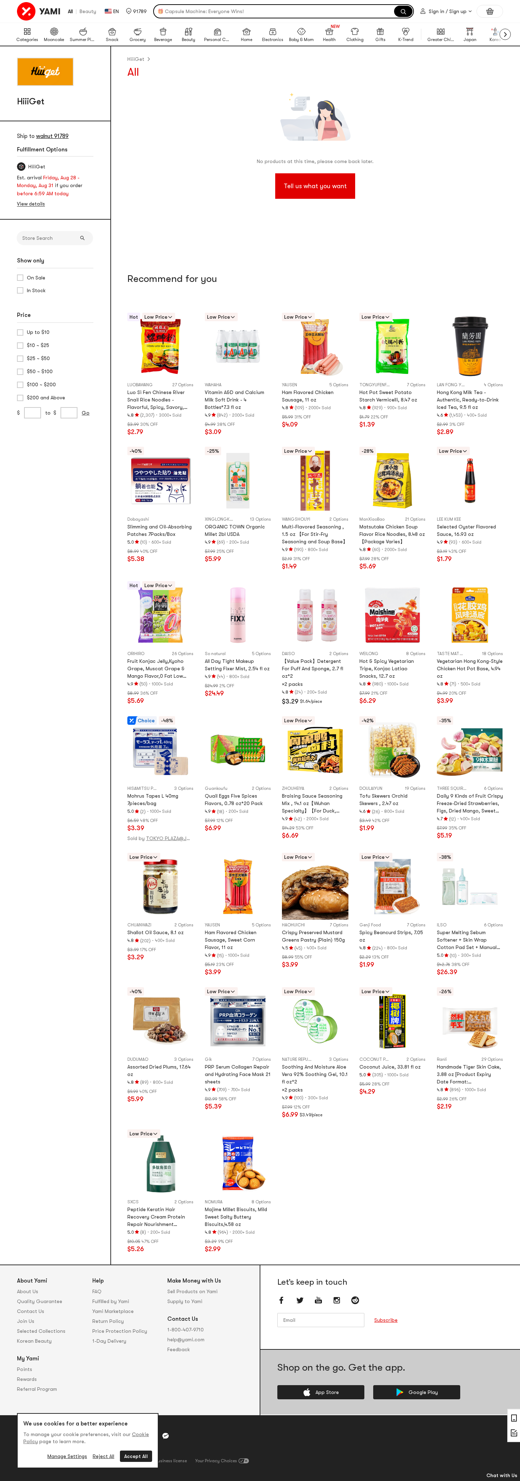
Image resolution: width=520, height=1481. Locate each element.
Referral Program (37, 1389)
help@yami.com (185, 1339)
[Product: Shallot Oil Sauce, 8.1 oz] (160, 887)
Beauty (88, 11)
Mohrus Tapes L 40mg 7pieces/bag (152, 799)
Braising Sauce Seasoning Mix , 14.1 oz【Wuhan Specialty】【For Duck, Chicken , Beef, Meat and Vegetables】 (312, 804)
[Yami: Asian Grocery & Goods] (39, 11)
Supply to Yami (184, 1301)
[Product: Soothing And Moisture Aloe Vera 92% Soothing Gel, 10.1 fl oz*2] (315, 1021)
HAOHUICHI (293, 924)
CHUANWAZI (139, 924)
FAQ (97, 1291)
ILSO (441, 924)
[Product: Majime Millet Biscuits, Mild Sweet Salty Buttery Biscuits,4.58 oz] (238, 1163)
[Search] (403, 11)
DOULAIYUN (370, 788)
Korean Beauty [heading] (34, 1341)
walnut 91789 (52, 136)
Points (24, 1369)
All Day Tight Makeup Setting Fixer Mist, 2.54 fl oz (237, 664)
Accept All (136, 1456)
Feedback (178, 1349)
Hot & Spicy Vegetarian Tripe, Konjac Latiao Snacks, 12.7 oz (386, 668)
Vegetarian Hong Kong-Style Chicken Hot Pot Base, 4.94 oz (470, 668)
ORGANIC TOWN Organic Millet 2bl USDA (235, 530)
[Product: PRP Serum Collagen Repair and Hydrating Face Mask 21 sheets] (238, 1021)
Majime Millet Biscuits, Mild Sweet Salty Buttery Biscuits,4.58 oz (236, 1217)
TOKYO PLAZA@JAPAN (169, 838)
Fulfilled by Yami (110, 1301)
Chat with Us (501, 1475)
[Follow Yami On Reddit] (355, 1300)
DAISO (288, 653)
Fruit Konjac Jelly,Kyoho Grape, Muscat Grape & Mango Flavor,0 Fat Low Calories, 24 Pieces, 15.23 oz (157, 669)
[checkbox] (55, 277)
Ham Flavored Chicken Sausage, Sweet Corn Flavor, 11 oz (230, 940)
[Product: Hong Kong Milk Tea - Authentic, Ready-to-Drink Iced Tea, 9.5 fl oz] (470, 346)
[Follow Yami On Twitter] (300, 1300)
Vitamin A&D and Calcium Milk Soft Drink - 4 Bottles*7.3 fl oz (234, 399)
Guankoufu (216, 788)
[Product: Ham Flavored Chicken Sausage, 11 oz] (315, 346)
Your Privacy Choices (216, 1460)
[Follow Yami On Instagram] (337, 1300)
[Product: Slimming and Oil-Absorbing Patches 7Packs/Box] (160, 480)
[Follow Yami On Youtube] (318, 1300)
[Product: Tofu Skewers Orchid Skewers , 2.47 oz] (392, 750)
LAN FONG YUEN (453, 384)
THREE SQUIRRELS (455, 788)
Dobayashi (138, 519)
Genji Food (370, 924)
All (70, 11)
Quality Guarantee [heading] (39, 1301)
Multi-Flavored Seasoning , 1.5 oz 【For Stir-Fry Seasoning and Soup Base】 (315, 534)
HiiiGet (135, 59)
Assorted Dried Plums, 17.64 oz (159, 1070)
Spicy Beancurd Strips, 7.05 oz (391, 936)
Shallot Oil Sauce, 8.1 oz (155, 932)
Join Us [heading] (25, 1321)
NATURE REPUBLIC (299, 1059)
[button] (136, 11)
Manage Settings (67, 1456)
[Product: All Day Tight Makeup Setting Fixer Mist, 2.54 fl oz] (238, 615)
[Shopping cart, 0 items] (489, 11)
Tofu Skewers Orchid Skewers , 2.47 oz (383, 799)
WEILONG (369, 653)
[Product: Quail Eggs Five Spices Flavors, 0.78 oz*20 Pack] (238, 750)
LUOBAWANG (140, 384)
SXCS (133, 1201)
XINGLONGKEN (220, 519)
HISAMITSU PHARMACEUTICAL (150, 788)
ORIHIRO (135, 653)
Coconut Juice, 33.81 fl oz (390, 1067)
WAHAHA (213, 384)
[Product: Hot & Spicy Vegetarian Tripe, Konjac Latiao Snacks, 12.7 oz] (392, 615)
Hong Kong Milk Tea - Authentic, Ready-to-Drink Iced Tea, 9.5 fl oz (468, 399)
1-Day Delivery (109, 1341)
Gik (208, 1059)
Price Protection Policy (119, 1331)
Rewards (27, 1379)
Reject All (103, 1456)
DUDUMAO (137, 1059)
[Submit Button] (82, 238)
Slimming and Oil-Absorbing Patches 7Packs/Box (159, 530)
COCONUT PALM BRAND (382, 1059)
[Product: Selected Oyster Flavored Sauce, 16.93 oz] (470, 480)
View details (31, 204)
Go (85, 413)
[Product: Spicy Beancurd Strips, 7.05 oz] (392, 887)
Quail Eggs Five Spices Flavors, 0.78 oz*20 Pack (234, 799)
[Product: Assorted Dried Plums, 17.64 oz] (160, 1021)
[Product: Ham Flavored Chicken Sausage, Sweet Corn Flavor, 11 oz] (238, 887)
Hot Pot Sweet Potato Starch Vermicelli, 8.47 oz (388, 396)
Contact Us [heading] (30, 1311)
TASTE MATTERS (453, 653)
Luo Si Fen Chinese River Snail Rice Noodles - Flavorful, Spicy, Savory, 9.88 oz (156, 400)
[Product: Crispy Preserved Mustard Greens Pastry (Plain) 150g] (315, 887)
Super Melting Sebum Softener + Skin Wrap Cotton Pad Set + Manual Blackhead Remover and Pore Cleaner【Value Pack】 (470, 940)
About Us (27, 1291)
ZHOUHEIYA (293, 788)
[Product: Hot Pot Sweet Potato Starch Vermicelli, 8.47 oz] (392, 346)
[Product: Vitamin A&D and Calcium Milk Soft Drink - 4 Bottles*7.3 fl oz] (238, 346)
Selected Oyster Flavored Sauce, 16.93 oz (466, 530)
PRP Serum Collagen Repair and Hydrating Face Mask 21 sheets (238, 1074)
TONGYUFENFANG (377, 384)
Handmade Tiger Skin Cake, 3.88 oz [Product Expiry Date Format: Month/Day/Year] (469, 1075)
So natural (215, 653)
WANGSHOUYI (296, 519)
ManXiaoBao (372, 519)
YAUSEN (289, 384)
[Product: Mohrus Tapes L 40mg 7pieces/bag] (160, 750)
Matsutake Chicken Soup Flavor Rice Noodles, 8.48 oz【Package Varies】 (392, 534)
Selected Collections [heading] (41, 1331)
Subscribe (386, 1320)
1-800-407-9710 (185, 1329)
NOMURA (214, 1201)
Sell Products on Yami (192, 1291)
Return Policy (108, 1321)
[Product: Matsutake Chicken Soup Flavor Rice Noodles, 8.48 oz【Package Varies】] (392, 480)
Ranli (442, 1059)
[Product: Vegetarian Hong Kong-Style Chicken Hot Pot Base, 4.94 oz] (470, 615)
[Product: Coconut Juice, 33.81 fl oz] (392, 1021)
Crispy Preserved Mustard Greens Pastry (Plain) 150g (313, 936)
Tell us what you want (315, 186)
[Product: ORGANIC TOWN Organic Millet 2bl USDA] (238, 480)
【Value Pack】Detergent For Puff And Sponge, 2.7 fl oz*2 (312, 668)
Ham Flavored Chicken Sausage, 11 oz (308, 396)
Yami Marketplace (113, 1311)
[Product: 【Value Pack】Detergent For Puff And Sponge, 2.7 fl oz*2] (315, 615)
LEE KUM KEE (449, 519)
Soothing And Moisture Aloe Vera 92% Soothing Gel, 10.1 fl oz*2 (315, 1074)
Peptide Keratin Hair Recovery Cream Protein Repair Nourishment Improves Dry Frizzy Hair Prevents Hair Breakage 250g (156, 1217)
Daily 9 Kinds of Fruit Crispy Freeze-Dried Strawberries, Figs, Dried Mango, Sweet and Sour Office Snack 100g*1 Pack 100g (470, 804)
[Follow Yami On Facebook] (281, 1300)
